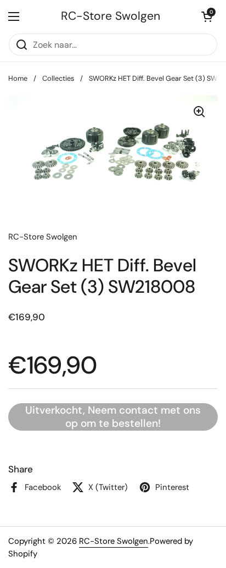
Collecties (58, 78)
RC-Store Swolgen (110, 16)
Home (17, 78)
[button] (207, 16)
